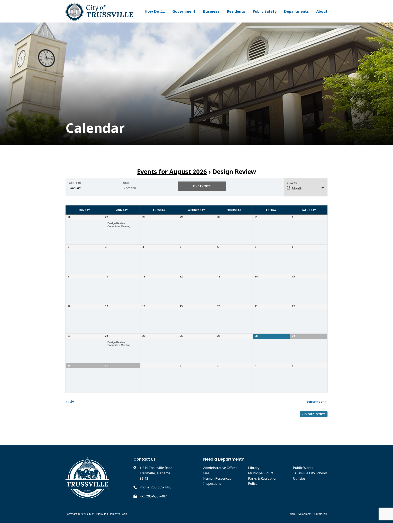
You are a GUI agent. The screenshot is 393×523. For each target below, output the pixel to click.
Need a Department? (223, 459)
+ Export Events (314, 414)
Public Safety (265, 11)
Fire (206, 473)
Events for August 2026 (172, 171)
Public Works (303, 468)
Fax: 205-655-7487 (153, 496)
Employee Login (118, 514)
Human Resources (217, 478)
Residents (236, 11)
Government (183, 11)
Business (211, 11)
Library (253, 468)
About (322, 11)
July (70, 401)
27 (106, 217)
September (316, 401)
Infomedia (321, 514)
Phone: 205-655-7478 (155, 487)
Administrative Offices (220, 468)
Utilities (299, 478)
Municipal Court (260, 473)
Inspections (212, 483)
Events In (75, 182)
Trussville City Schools (310, 473)
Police (252, 483)
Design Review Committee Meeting (118, 225)
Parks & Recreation (262, 478)
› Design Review (196, 171)
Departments (296, 11)
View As (292, 183)
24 (106, 336)
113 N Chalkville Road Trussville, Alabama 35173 (156, 473)
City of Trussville (96, 514)
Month (297, 188)
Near (126, 182)
